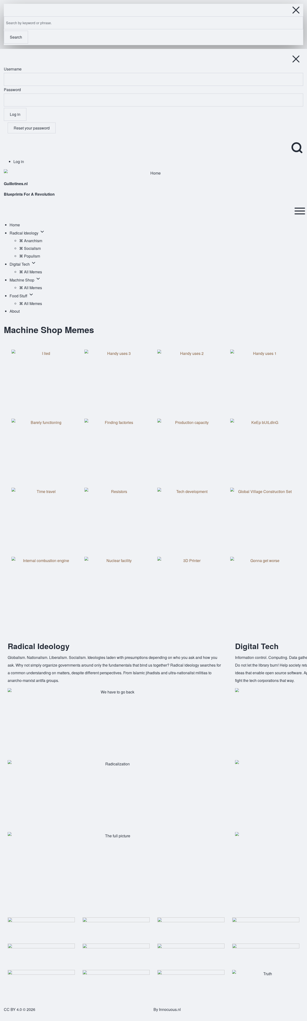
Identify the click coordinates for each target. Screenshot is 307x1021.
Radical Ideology (39, 645)
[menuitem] (18, 161)
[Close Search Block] (296, 10)
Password (12, 89)
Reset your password (32, 128)
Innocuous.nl (170, 1009)
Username (13, 69)
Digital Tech (257, 645)
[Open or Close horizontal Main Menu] (300, 211)
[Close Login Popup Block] (296, 59)
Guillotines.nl (16, 183)
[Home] (153, 173)
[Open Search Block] (297, 147)
